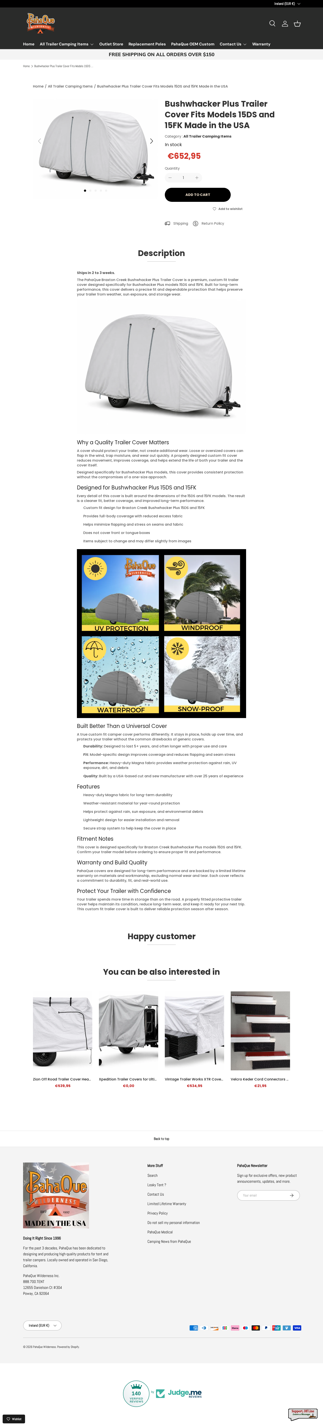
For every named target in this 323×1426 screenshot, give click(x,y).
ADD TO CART (197, 194)
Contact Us (230, 44)
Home (28, 44)
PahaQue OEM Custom (192, 44)
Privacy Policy (157, 1213)
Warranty (261, 44)
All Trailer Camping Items (64, 44)
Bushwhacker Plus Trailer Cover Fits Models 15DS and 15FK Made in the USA (64, 66)
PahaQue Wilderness (44, 1347)
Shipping (180, 223)
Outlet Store (111, 44)
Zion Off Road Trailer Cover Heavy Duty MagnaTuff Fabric (83, 1079)
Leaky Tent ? (156, 1184)
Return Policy (212, 223)
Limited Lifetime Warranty (166, 1203)
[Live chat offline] (303, 1415)
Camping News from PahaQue (169, 1241)
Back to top (161, 1138)
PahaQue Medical (160, 1231)
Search (152, 1175)
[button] (297, 24)
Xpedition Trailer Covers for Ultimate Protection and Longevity (154, 1079)
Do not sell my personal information (173, 1222)
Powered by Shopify (68, 1347)
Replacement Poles (147, 44)
